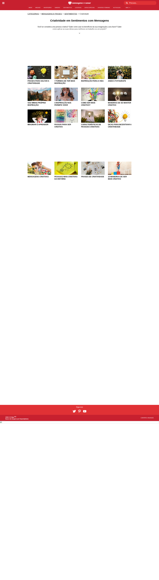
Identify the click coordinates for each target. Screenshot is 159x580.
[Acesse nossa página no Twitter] (74, 411)
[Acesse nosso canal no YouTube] (85, 411)
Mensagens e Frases (51, 14)
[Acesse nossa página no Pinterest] (79, 411)
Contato (144, 418)
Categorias (33, 14)
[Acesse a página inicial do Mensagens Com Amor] (79, 3)
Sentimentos (70, 14)
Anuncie (151, 418)
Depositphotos (24, 419)
